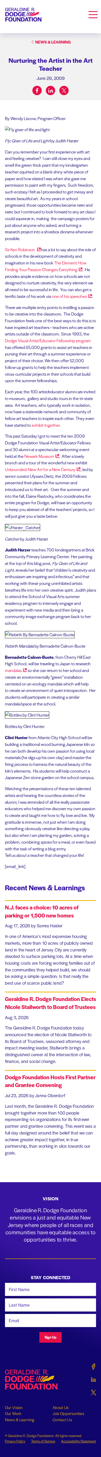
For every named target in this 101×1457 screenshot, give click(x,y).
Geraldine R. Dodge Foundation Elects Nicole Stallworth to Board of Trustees (50, 1003)
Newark (39, 456)
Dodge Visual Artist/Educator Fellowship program (48, 341)
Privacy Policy (15, 1441)
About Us (61, 1407)
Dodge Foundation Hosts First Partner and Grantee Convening (50, 1081)
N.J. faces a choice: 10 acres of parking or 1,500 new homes (41, 911)
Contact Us (62, 1420)
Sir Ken (20, 250)
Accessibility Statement (78, 1441)
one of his (69, 296)
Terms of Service (43, 1441)
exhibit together (45, 425)
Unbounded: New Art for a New (40, 469)
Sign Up (50, 1337)
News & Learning (19, 1420)
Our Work (13, 1413)
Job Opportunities (68, 1413)
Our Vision (14, 1407)
